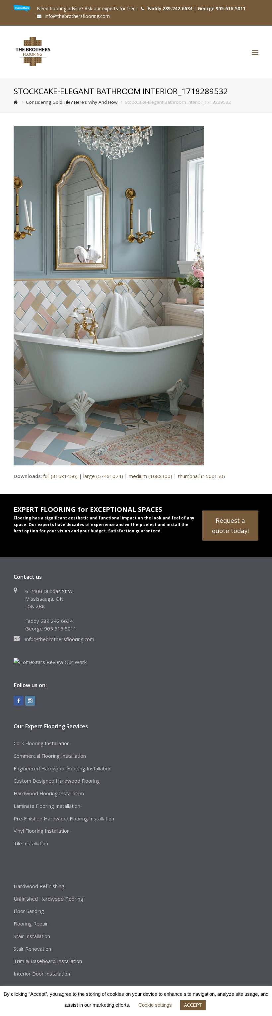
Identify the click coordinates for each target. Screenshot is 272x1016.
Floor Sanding (29, 911)
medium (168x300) (150, 476)
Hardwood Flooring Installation (49, 793)
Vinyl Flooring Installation (42, 830)
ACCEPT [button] (193, 1005)
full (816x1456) (60, 476)
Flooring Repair (31, 923)
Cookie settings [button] (155, 1005)
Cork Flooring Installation (42, 743)
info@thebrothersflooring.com (59, 639)
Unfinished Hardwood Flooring (48, 898)
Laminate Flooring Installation (47, 806)
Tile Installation (31, 843)
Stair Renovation (32, 948)
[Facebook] (19, 701)
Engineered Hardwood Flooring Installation (62, 768)
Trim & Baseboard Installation (48, 961)
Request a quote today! (230, 525)
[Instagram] (30, 701)
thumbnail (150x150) (201, 476)
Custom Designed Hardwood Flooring (57, 780)
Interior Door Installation (42, 973)
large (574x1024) (103, 476)
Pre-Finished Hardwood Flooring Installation (64, 818)
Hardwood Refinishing (39, 886)
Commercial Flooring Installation (50, 755)
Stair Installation (32, 936)
